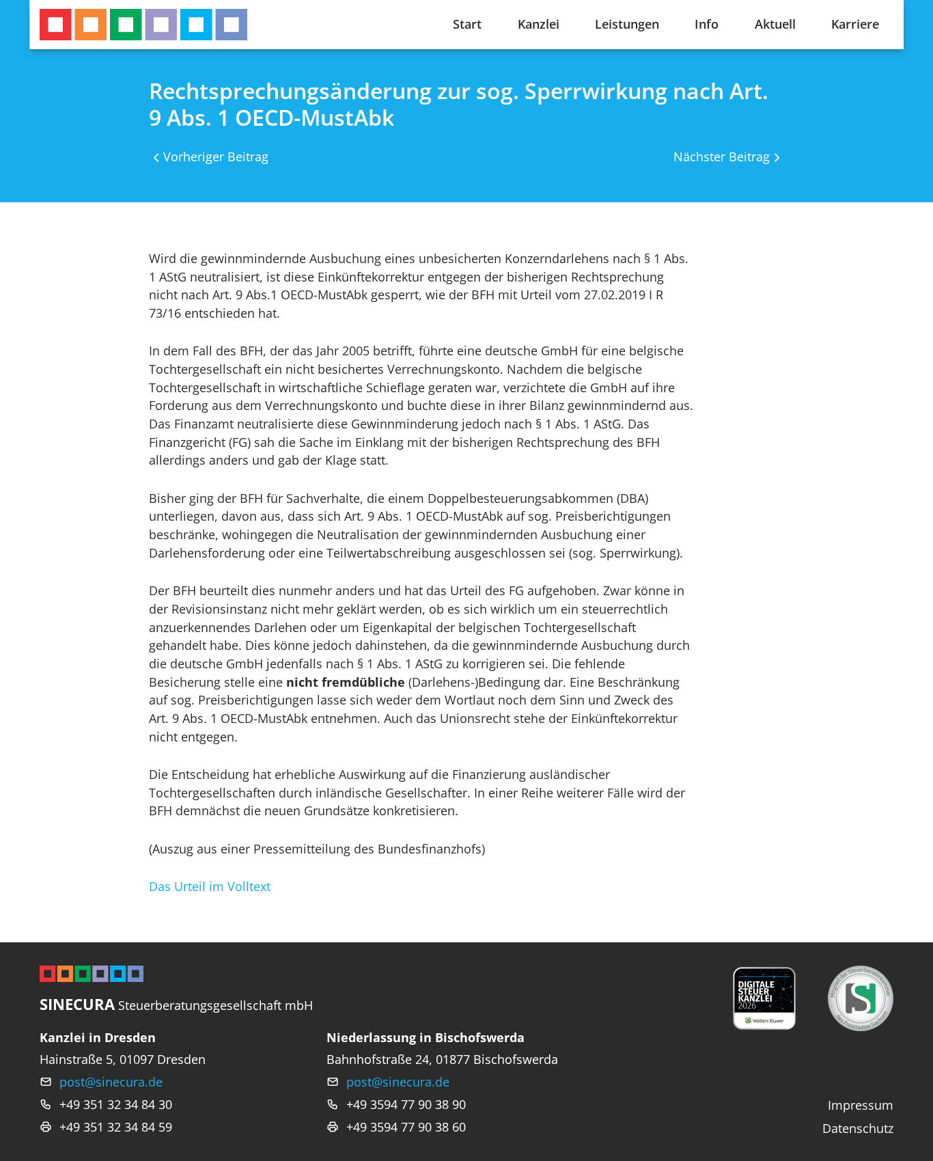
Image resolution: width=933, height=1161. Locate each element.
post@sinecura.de (111, 1082)
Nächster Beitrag (721, 156)
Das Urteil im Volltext (209, 886)
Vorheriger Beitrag (215, 156)
